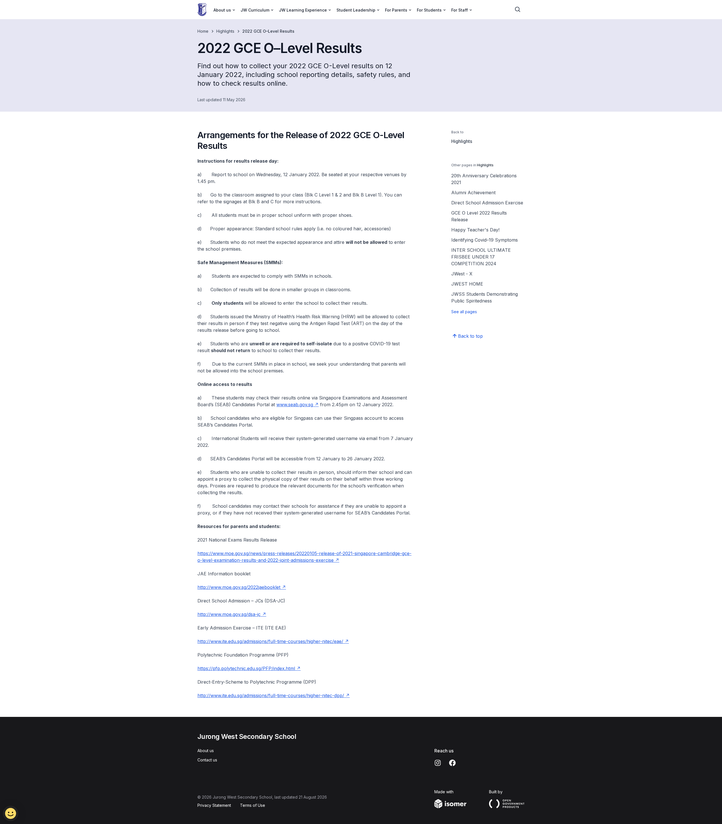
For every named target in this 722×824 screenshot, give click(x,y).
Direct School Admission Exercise (487, 203)
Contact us (207, 759)
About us (205, 750)
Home (202, 31)
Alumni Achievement (473, 192)
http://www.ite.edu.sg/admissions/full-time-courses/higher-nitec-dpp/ (270, 695)
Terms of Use (252, 805)
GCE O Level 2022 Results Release (479, 216)
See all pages (464, 311)
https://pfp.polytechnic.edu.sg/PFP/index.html (246, 668)
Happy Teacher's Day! (475, 230)
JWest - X (461, 274)
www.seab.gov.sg (294, 404)
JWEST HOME (467, 284)
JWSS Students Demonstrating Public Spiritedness (484, 297)
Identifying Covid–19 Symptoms (484, 240)
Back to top (470, 336)
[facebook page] (452, 762)
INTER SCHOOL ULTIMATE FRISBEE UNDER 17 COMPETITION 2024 (481, 256)
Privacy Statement (214, 805)
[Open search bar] (518, 9)
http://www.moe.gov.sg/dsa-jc (229, 614)
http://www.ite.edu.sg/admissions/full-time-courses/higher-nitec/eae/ (270, 641)
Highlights (225, 31)
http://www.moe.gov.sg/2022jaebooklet (238, 587)
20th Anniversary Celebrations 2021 (484, 179)
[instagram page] (437, 762)
